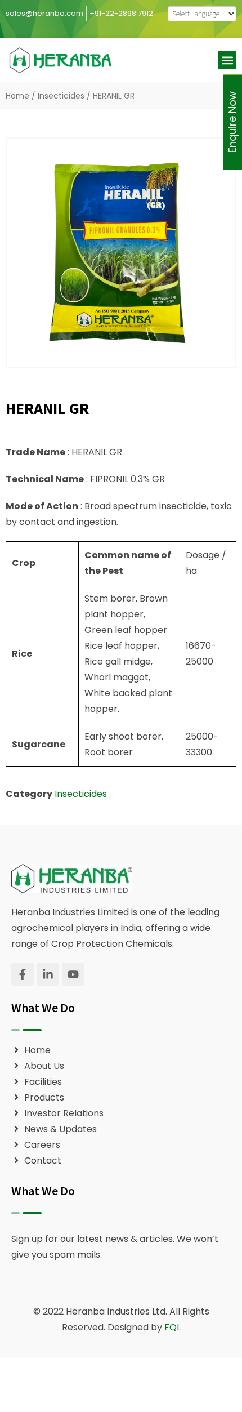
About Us (44, 1065)
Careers (42, 1144)
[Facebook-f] (22, 974)
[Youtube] (73, 974)
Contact (42, 1160)
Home (17, 95)
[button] (227, 60)
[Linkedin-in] (48, 974)
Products (44, 1097)
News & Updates (60, 1129)
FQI (171, 1327)
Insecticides (61, 95)
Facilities (43, 1081)
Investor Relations (64, 1113)
